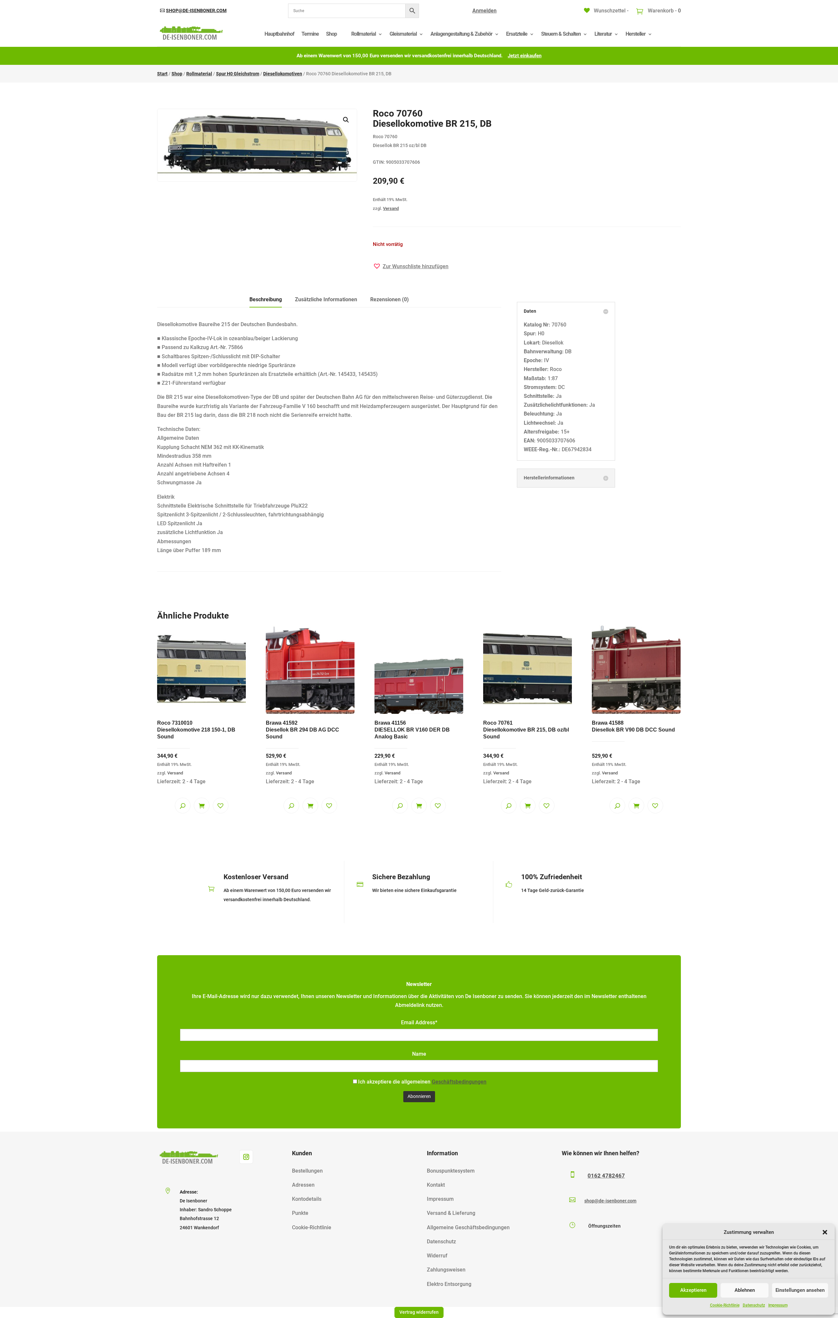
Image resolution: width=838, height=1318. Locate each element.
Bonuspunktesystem (451, 1171)
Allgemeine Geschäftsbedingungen (468, 1227)
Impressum (778, 1305)
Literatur (603, 34)
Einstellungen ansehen (800, 1290)
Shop (331, 34)
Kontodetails (306, 1199)
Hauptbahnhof (279, 34)
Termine (310, 34)
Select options (419, 805)
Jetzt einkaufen (524, 56)
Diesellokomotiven (282, 73)
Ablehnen (745, 1290)
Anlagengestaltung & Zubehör (461, 34)
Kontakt (436, 1185)
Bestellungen (307, 1171)
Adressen (303, 1185)
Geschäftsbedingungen (459, 1082)
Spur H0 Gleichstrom (237, 73)
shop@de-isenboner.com (196, 10)
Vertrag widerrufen (419, 1312)
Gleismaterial (403, 34)
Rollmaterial (363, 34)
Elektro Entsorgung (449, 1284)
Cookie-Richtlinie (724, 1305)
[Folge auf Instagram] (246, 1157)
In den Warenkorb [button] (202, 805)
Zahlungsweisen (446, 1270)
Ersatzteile (516, 34)
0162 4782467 (606, 1175)
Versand (391, 208)
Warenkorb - (664, 11)
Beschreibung (265, 299)
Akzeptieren (693, 1290)
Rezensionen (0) (389, 299)
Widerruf (437, 1256)
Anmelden (484, 11)
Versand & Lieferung (451, 1213)
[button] (825, 1232)
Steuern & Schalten (561, 34)
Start (162, 73)
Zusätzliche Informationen (326, 299)
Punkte (300, 1213)
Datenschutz (754, 1305)
